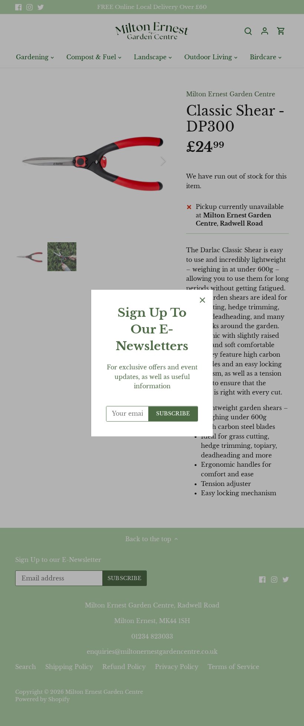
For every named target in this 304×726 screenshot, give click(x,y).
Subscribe (173, 413)
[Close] (202, 300)
